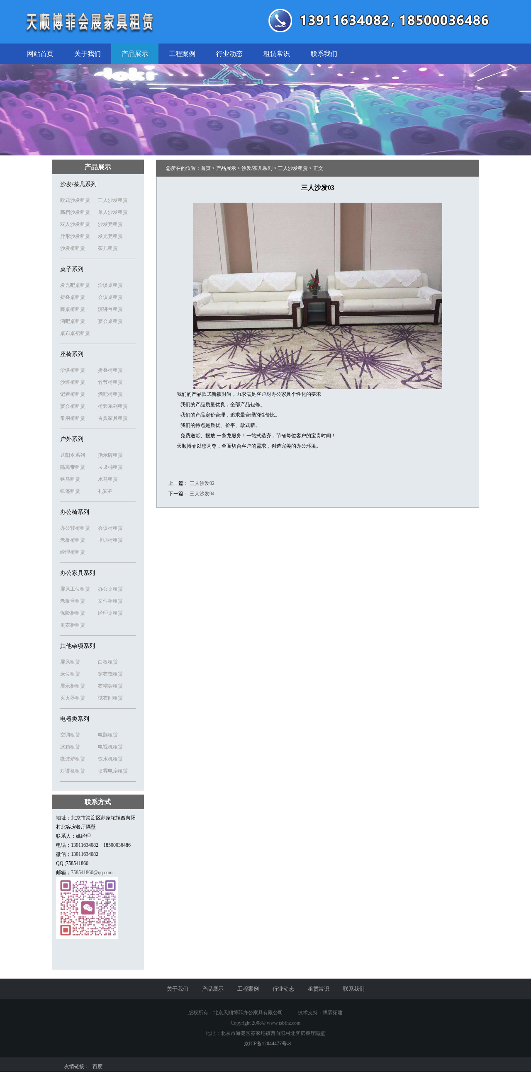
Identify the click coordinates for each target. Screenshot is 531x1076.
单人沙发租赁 (113, 212)
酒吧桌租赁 (72, 321)
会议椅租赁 (110, 528)
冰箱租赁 (70, 747)
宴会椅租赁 (72, 406)
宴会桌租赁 (110, 321)
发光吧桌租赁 (75, 285)
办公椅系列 (74, 512)
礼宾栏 (105, 491)
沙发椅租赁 (72, 248)
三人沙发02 (202, 483)
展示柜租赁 (72, 686)
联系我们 (324, 53)
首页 (206, 168)
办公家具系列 (77, 573)
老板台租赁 (72, 601)
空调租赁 (70, 735)
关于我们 (87, 53)
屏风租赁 (70, 662)
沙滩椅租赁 (72, 382)
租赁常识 (276, 53)
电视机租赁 (110, 747)
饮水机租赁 (110, 759)
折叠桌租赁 (72, 297)
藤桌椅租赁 (72, 309)
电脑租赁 (108, 735)
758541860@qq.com (91, 872)
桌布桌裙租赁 (75, 333)
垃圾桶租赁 (110, 467)
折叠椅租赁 (110, 370)
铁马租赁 (70, 479)
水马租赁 (108, 479)
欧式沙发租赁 (75, 200)
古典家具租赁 (113, 418)
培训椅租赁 (110, 540)
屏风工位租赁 (75, 589)
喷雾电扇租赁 (113, 771)
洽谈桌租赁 (110, 285)
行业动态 (229, 53)
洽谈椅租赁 (72, 370)
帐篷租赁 (70, 491)
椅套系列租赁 (113, 406)
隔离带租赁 (72, 467)
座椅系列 (71, 354)
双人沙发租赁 (75, 224)
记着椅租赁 (72, 394)
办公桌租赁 (110, 589)
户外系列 (71, 439)
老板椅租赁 (72, 540)
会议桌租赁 (110, 297)
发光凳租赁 (110, 236)
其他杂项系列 (77, 646)
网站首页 (40, 53)
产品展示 (135, 53)
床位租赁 (70, 674)
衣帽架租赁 (110, 686)
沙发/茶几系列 (78, 184)
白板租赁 (108, 662)
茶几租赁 (108, 248)
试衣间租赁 (110, 698)
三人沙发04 (202, 494)
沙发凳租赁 (110, 224)
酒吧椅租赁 (110, 394)
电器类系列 (74, 719)
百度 (97, 1066)
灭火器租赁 (72, 698)
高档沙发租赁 (75, 212)
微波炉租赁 (72, 759)
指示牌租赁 (110, 455)
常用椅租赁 (72, 418)
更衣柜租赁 (72, 625)
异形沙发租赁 (75, 236)
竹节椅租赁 (110, 382)
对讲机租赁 (72, 771)
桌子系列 (71, 269)
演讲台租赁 (110, 309)
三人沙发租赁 (113, 200)
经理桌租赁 (110, 613)
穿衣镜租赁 (110, 674)
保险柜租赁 (72, 613)
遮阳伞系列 (72, 455)
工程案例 (182, 53)
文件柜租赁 (110, 601)
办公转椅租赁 (75, 528)
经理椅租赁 (72, 552)
